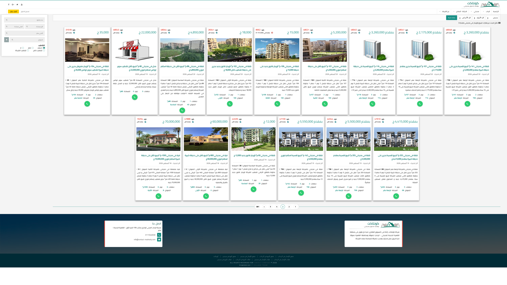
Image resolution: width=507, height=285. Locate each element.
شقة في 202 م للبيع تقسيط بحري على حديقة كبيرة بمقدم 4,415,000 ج (398, 157)
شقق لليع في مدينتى (229, 256)
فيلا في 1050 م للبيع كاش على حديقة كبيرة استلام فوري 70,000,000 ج (160, 157)
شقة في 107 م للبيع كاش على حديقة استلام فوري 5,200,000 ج (327, 68)
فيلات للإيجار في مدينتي (262, 259)
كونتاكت (392, 232)
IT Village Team (259, 265)
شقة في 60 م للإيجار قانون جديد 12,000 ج (254, 155)
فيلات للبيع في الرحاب (243, 259)
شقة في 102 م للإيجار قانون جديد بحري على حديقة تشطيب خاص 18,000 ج (231, 68)
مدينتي (384, 235)
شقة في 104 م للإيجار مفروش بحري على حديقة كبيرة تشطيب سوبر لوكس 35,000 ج (88, 68)
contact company (262, 262)
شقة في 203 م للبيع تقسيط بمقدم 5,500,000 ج (351, 157)
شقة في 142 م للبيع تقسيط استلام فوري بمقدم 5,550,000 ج (302, 157)
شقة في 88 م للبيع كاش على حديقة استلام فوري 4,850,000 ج (182, 68)
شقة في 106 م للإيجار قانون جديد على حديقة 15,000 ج (279, 68)
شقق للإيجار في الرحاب (286, 256)
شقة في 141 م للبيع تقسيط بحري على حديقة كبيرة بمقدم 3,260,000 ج (469, 68)
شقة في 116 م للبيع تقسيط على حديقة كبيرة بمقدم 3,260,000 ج (373, 68)
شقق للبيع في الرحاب (266, 256)
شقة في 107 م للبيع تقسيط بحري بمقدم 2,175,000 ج (420, 68)
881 (257, 206)
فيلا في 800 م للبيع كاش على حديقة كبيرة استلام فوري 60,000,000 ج (206, 157)
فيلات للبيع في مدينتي (224, 259)
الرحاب (377, 235)
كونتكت (215, 256)
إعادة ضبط (451, 17)
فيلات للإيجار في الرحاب (282, 259)
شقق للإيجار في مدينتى (247, 256)
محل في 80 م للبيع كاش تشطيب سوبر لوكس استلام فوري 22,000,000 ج (136, 68)
